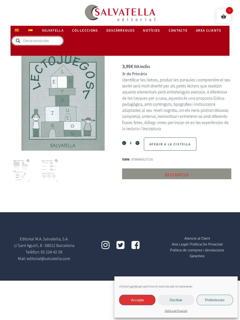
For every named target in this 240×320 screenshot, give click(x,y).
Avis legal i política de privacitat (197, 244)
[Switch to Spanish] (31, 30)
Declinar (176, 300)
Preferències (215, 300)
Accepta (137, 300)
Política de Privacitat (176, 311)
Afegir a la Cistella (170, 144)
